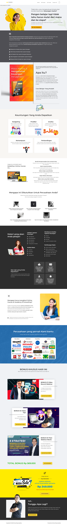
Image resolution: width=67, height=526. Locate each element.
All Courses (43, 2)
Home (38, 2)
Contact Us (55, 2)
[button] (46, 396)
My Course (49, 2)
